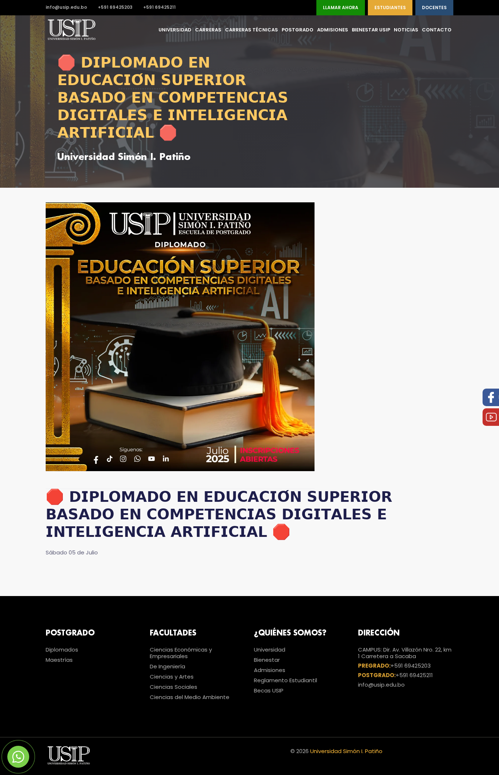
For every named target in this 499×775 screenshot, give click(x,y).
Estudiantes (390, 7)
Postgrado (297, 29)
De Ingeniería (167, 666)
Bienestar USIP (371, 29)
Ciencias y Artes (172, 676)
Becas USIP (268, 690)
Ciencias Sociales (173, 687)
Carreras (208, 29)
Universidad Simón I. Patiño (346, 751)
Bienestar (267, 660)
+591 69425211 (159, 7)
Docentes (434, 7)
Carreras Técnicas (251, 29)
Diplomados (62, 649)
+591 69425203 (115, 7)
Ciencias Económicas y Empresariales (181, 653)
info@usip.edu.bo (66, 7)
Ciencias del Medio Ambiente (189, 697)
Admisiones (332, 29)
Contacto (437, 29)
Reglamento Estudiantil (285, 680)
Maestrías (59, 660)
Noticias (406, 29)
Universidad (175, 29)
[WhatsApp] (18, 757)
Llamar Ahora (340, 7)
